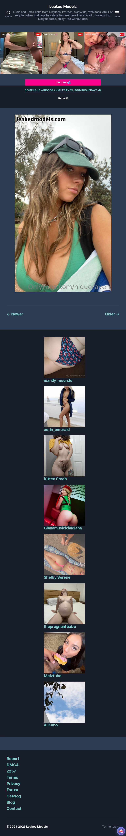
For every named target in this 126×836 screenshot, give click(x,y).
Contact (14, 808)
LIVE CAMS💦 (63, 82)
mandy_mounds (58, 380)
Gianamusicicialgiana (63, 528)
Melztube (53, 675)
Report (13, 758)
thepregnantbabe (60, 626)
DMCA (13, 764)
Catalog (14, 796)
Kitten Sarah (55, 478)
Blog (11, 802)
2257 (11, 771)
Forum (12, 789)
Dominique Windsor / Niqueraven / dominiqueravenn (63, 90)
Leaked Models (63, 7)
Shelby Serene (57, 577)
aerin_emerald (57, 429)
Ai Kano (51, 725)
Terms (12, 777)
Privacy (13, 783)
